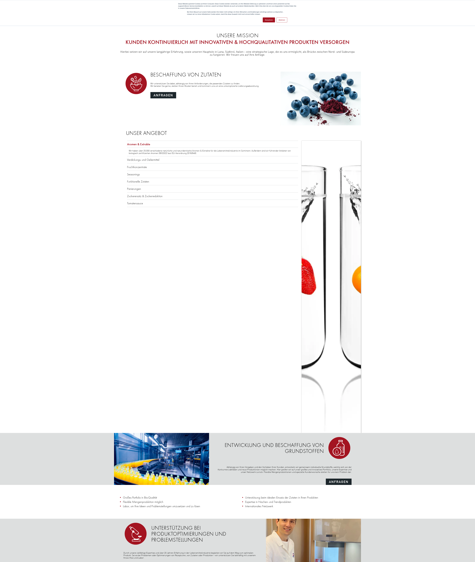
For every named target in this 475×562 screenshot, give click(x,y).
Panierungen (134, 189)
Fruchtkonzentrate (137, 167)
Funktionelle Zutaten (138, 181)
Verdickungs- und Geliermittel (143, 159)
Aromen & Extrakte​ (138, 144)
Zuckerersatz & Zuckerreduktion (145, 196)
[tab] (212, 144)
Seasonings (133, 174)
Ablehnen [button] (282, 20)
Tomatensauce (135, 203)
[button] (163, 95)
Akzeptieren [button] (269, 20)
